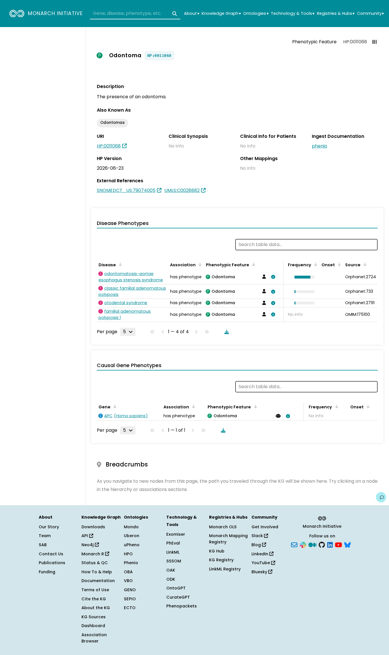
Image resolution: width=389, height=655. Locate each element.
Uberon (131, 536)
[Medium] (312, 544)
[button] (303, 277)
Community (370, 13)
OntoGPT (176, 588)
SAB (43, 545)
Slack (257, 536)
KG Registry (221, 560)
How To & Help (96, 572)
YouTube (261, 563)
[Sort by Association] (199, 264)
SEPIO (130, 599)
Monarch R (93, 554)
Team (45, 536)
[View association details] (272, 277)
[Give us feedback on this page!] (381, 497)
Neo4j (88, 545)
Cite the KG (93, 599)
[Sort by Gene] (113, 406)
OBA (128, 572)
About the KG (95, 608)
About (191, 13)
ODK (170, 579)
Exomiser (175, 534)
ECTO (130, 608)
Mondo (131, 527)
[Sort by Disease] (119, 264)
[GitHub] (322, 544)
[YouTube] (338, 544)
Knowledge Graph (221, 13)
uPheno (132, 545)
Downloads (93, 527)
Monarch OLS (223, 527)
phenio (319, 146)
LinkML (172, 552)
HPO (128, 554)
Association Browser (94, 638)
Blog (256, 545)
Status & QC (94, 563)
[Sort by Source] (364, 264)
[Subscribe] (294, 544)
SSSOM (173, 561)
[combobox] (135, 13)
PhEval (173, 543)
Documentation (98, 581)
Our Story (49, 527)
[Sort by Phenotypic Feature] (252, 264)
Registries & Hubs (336, 13)
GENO (130, 590)
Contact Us (51, 554)
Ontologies (255, 13)
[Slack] (303, 544)
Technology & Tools (292, 13)
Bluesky (259, 572)
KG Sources (93, 617)
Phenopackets (181, 606)
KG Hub (216, 551)
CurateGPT (178, 597)
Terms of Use (95, 590)
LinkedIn (260, 554)
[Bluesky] (347, 544)
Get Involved (264, 527)
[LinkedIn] (330, 544)
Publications (52, 563)
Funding (47, 572)
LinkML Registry (225, 569)
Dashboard (93, 626)
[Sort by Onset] (338, 264)
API (85, 536)
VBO (128, 581)
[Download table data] (225, 332)
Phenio (131, 563)
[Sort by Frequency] (314, 264)
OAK (170, 570)
